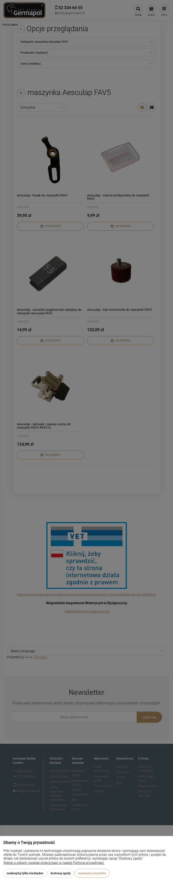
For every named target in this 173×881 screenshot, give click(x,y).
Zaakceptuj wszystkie (92, 873)
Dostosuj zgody (60, 873)
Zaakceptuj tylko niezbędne (25, 873)
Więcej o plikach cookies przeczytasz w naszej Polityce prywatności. (54, 863)
